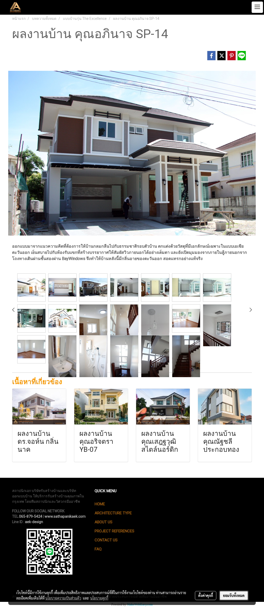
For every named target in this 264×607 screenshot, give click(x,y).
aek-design (34, 522)
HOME (100, 504)
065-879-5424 (30, 516)
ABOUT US (103, 522)
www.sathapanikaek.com (65, 516)
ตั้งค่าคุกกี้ (205, 595)
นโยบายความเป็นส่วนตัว (63, 598)
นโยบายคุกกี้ (99, 598)
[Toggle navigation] (257, 7)
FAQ (98, 549)
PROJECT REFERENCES (114, 531)
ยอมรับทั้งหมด (234, 595)
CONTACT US (106, 540)
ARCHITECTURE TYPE (113, 513)
